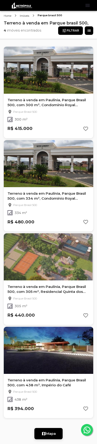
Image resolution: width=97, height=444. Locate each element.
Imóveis (24, 15)
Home (7, 15)
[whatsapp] (87, 430)
